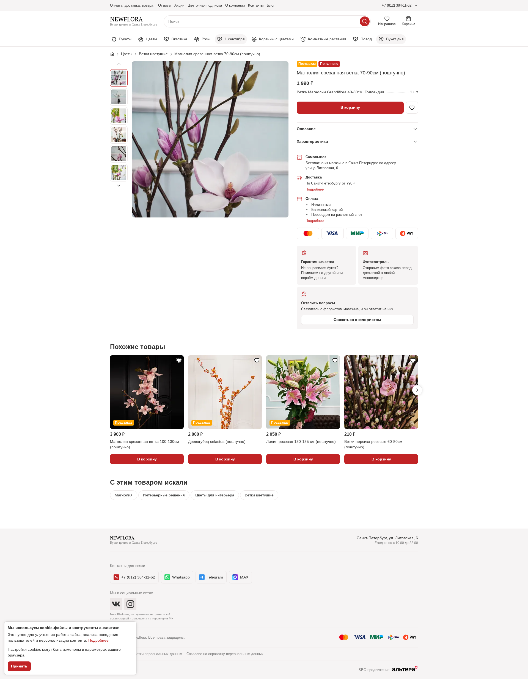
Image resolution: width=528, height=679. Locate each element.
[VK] (116, 604)
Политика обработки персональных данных (146, 654)
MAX (244, 577)
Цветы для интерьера (214, 495)
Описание (306, 129)
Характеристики (312, 141)
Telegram (215, 577)
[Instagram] (130, 604)
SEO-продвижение (374, 670)
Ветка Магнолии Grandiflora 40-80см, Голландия (340, 92)
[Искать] (365, 21)
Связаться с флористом (357, 319)
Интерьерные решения (164, 495)
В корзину (350, 107)
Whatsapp (181, 577)
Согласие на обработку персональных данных (224, 654)
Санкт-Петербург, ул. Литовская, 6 (387, 538)
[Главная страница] (115, 54)
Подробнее (315, 189)
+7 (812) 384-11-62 (396, 5)
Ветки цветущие (259, 495)
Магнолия (124, 495)
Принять (19, 666)
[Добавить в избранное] (412, 108)
